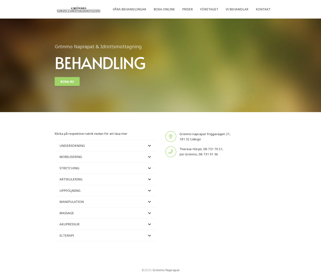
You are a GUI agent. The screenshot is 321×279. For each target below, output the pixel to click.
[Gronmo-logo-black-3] (79, 9)
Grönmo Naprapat (166, 270)
